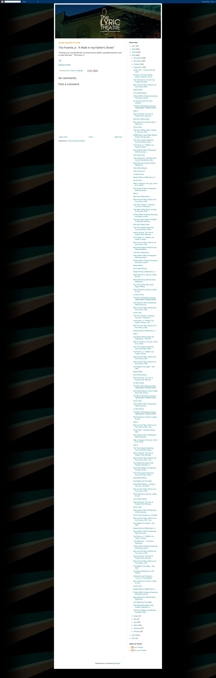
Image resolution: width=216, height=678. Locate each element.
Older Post (118, 137)
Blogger (117, 663)
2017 (134, 46)
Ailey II (135, 111)
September (138, 67)
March (136, 625)
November (138, 61)
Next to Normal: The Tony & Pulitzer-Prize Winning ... (143, 115)
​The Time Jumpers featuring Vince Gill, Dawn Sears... (143, 141)
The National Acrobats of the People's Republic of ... (143, 464)
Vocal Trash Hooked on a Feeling (145, 515)
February (137, 628)
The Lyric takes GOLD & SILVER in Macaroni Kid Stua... (144, 220)
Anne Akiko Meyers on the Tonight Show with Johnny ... (145, 392)
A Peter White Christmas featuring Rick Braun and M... (145, 97)
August (136, 616)
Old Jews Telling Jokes (141, 119)
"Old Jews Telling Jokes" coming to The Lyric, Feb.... (144, 131)
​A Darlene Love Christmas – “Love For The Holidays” (143, 577)
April (135, 622)
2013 (134, 635)
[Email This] (88, 71)
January (137, 631)
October (137, 64)
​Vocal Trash (137, 127)
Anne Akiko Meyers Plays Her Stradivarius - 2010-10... (143, 338)
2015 (134, 52)
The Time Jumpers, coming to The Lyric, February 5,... (144, 205)
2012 (134, 638)
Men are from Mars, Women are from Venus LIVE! (144, 86)
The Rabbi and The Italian (142, 481)
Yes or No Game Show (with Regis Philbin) (143, 285)
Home (91, 137)
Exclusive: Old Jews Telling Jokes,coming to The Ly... (143, 76)
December (138, 58)
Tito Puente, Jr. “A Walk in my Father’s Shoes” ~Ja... (143, 321)
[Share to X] (92, 71)
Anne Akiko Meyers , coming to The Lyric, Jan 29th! (144, 485)
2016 (134, 49)
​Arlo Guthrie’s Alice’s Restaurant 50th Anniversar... (144, 151)
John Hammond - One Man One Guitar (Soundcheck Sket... (144, 159)
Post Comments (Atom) (76, 141)
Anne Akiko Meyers (140, 93)
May (135, 619)
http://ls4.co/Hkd (64, 65)
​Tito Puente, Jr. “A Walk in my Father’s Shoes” (143, 146)
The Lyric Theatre (140, 650)
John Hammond (139, 155)
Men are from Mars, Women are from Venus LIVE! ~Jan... (144, 426)
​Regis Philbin (138, 90)
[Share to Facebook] (95, 71)
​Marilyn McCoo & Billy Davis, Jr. (144, 177)
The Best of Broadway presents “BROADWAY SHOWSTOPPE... (145, 107)
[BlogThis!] (90, 71)
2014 (134, 55)
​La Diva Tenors (138, 174)
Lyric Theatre (138, 647)
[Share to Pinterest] (97, 71)
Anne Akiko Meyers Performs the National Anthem (145, 248)
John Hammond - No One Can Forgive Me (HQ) (144, 81)
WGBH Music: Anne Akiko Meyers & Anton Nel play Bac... (145, 136)
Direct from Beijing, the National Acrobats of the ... (144, 469)
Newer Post (63, 137)
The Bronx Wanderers (141, 252)
